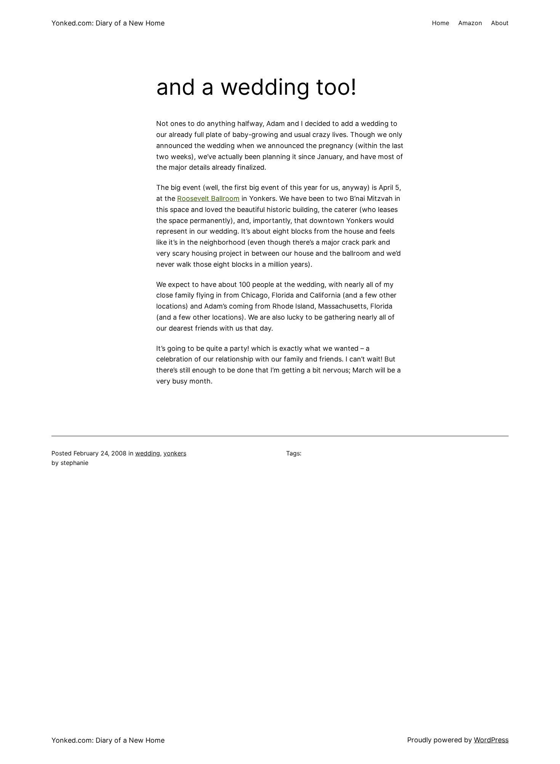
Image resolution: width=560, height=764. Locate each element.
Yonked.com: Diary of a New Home (108, 23)
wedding (147, 453)
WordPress (491, 740)
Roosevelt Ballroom (208, 198)
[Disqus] (280, 590)
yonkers (174, 453)
